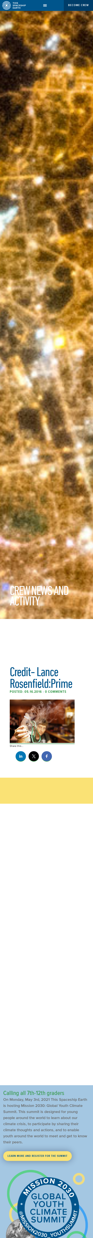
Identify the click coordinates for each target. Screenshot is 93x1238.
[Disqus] (46, 904)
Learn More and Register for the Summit (37, 1156)
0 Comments (55, 692)
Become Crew (78, 5)
